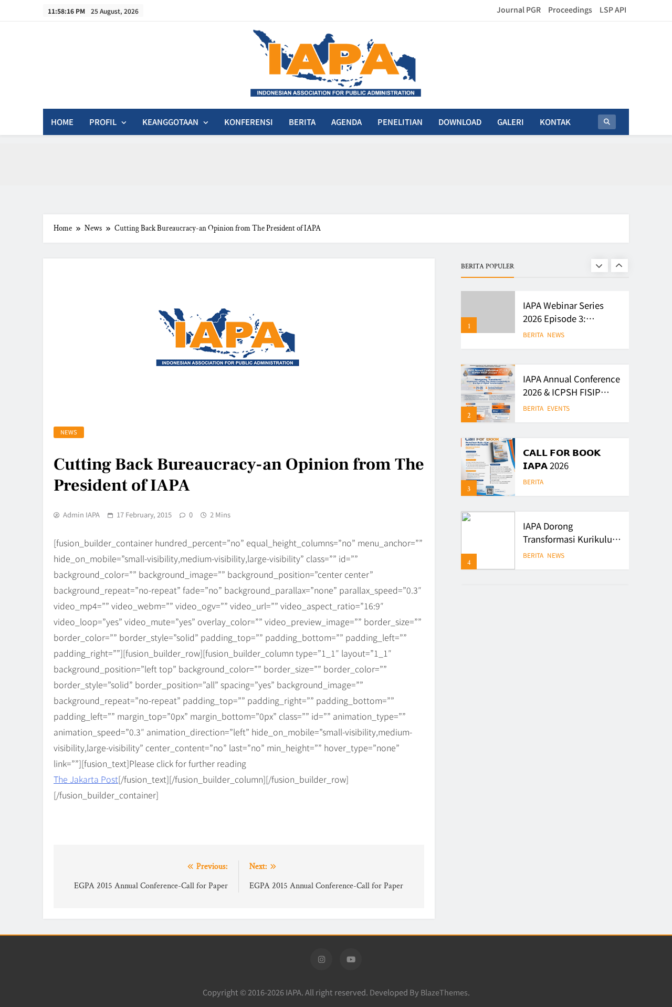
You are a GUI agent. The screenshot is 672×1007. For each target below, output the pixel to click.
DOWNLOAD (459, 121)
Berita (302, 121)
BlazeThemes (444, 992)
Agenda (346, 121)
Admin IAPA (81, 515)
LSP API (613, 9)
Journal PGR (519, 9)
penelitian (400, 121)
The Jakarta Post (86, 779)
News (68, 432)
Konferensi (248, 121)
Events (558, 408)
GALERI (510, 121)
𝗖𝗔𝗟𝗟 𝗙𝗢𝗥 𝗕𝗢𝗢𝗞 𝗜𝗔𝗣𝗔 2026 (562, 459)
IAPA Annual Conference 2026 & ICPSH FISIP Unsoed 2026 (571, 391)
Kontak (555, 121)
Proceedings (570, 9)
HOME (62, 121)
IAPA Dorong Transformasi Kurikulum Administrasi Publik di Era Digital (571, 546)
